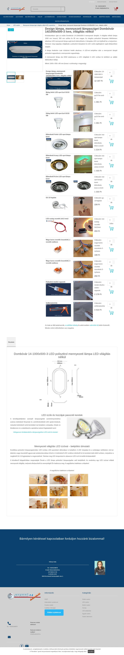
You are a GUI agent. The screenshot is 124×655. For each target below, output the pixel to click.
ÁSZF (46, 599)
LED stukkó (16, 25)
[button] (9, 29)
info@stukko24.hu (35, 634)
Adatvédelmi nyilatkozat (51, 602)
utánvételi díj (94, 325)
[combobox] (48, 9)
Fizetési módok (49, 605)
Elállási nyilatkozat (54, 612)
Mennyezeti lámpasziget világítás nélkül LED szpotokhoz (39, 25)
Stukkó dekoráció (87, 616)
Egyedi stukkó (86, 613)
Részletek (11, 342)
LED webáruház (86, 611)
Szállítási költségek (50, 608)
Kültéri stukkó (86, 599)
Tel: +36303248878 (12, 626)
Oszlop (84, 608)
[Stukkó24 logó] (16, 9)
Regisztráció (113, 1)
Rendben (91, 651)
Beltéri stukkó (86, 605)
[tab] (11, 342)
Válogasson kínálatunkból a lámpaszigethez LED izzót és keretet (35, 432)
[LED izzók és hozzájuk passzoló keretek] (88, 428)
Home (8, 25)
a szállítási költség (71, 325)
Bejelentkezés (101, 1)
